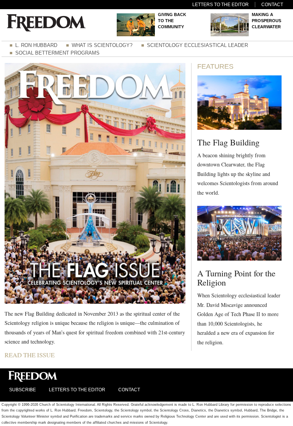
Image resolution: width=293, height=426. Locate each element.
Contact (272, 4)
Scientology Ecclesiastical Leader (197, 45)
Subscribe (22, 389)
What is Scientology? (102, 45)
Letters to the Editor (220, 4)
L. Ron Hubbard (36, 45)
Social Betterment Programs (57, 53)
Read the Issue (30, 354)
